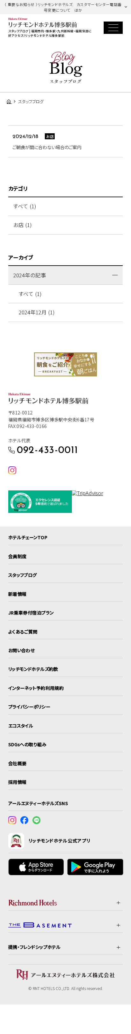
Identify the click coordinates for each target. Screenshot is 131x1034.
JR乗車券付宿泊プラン (31, 612)
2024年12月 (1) (37, 312)
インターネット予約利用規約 (36, 688)
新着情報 (17, 594)
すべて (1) (24, 206)
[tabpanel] (65, 364)
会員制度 (17, 556)
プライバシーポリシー (29, 706)
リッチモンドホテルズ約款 (33, 669)
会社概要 (17, 763)
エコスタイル (20, 725)
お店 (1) (22, 225)
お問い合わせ (21, 650)
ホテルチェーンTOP (27, 537)
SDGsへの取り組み (27, 744)
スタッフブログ (22, 575)
